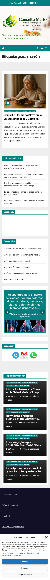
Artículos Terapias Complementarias (20, 273)
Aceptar (25, 562)
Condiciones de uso (9, 494)
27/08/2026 (13, 396)
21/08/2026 (13, 423)
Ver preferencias (25, 574)
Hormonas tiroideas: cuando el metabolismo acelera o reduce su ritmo (23, 418)
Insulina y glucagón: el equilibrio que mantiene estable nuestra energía (22, 445)
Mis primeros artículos (14, 279)
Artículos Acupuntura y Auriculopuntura (22, 248)
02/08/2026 (13, 475)
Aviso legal (6, 516)
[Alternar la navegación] (46, 48)
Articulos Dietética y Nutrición (17, 261)
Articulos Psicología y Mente (17, 267)
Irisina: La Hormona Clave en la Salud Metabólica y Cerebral (23, 392)
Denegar (25, 568)
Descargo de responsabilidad (13, 527)
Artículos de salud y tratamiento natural (19, 111)
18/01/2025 (10, 123)
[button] (46, 537)
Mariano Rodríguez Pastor (31, 123)
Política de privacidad (10, 505)
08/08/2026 (13, 449)
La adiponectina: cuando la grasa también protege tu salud (24, 471)
